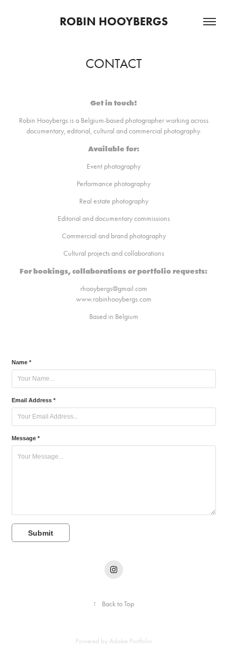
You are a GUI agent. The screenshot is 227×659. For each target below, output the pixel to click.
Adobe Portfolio (130, 641)
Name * (21, 362)
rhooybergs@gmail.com (113, 288)
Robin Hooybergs (114, 21)
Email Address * (33, 400)
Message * (26, 438)
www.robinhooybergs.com (114, 299)
